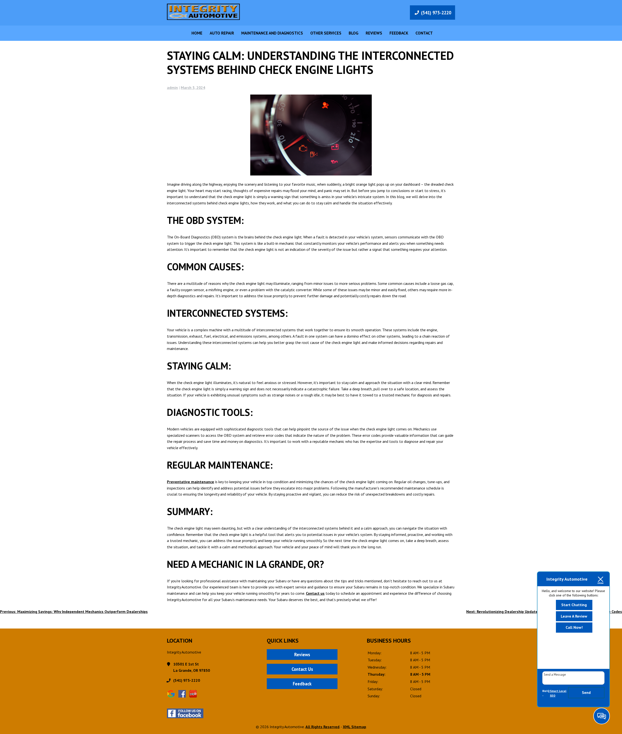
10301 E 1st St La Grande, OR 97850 (191, 667)
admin (172, 87)
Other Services (325, 33)
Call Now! (574, 627)
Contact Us (302, 669)
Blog (353, 33)
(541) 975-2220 (436, 13)
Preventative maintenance (190, 481)
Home (196, 33)
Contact (424, 33)
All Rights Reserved (322, 726)
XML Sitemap (354, 726)
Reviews (374, 33)
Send (586, 692)
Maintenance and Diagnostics (272, 33)
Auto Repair (222, 33)
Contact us (315, 593)
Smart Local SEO (558, 693)
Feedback (398, 33)
